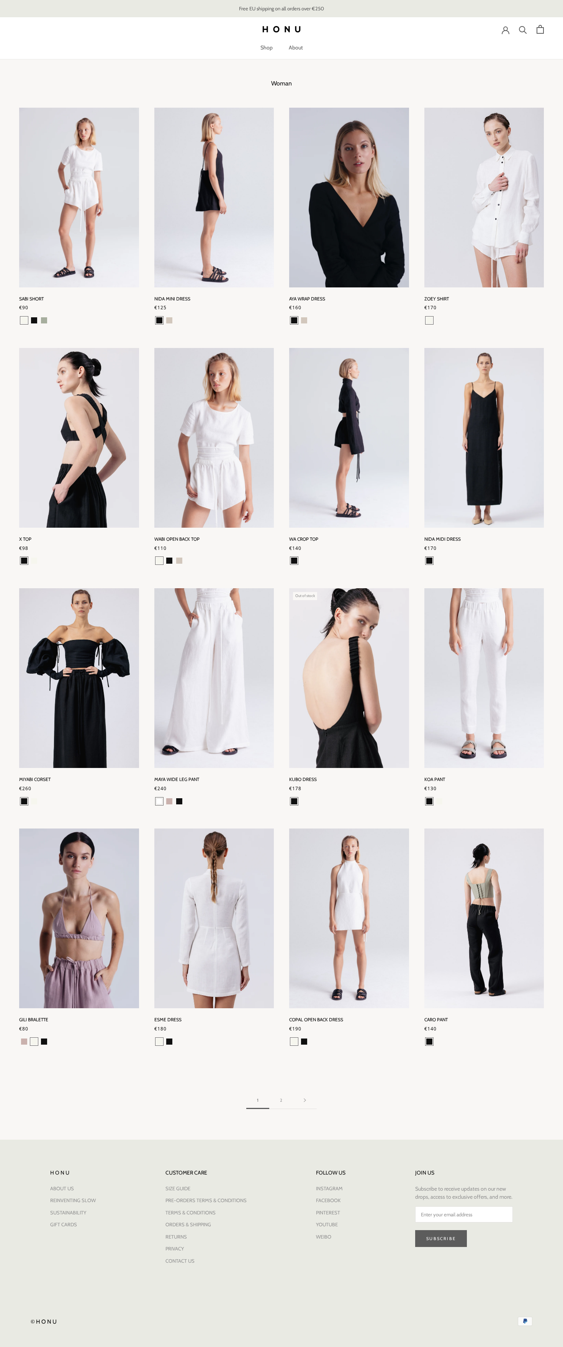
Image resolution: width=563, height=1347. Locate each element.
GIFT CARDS (63, 1224)
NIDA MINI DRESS (172, 299)
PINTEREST (328, 1212)
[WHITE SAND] (169, 320)
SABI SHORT (31, 299)
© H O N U (44, 1321)
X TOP (25, 539)
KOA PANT (434, 779)
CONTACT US (180, 1261)
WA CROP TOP (303, 539)
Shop (266, 47)
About (296, 47)
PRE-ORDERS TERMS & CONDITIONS (206, 1200)
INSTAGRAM (329, 1188)
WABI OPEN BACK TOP (177, 539)
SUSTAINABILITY (68, 1212)
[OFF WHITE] (24, 320)
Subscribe (441, 1238)
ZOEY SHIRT (436, 299)
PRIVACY (174, 1248)
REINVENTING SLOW (73, 1200)
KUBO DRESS (303, 779)
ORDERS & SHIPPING (188, 1224)
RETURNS (176, 1237)
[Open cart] (540, 29)
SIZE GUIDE (177, 1188)
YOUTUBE (327, 1224)
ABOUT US (62, 1188)
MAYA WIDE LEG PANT (176, 779)
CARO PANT (436, 1019)
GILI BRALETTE (33, 1019)
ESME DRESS (168, 1019)
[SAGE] (44, 320)
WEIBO (323, 1237)
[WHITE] (159, 801)
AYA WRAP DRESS (307, 299)
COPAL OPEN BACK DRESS (316, 1019)
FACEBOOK (328, 1200)
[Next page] (305, 1100)
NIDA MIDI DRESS (442, 539)
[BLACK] (34, 320)
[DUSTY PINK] (169, 801)
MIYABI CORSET (35, 779)
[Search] (523, 29)
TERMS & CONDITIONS (190, 1212)
